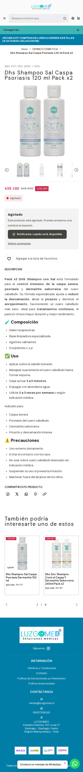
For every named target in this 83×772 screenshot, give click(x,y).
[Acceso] (73, 18)
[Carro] (78, 18)
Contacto (41, 673)
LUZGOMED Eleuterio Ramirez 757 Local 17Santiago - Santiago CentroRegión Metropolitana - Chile (41, 726)
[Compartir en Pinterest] (35, 494)
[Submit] (64, 18)
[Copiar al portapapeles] (45, 494)
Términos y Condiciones (41, 668)
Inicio (24, 49)
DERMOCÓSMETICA (45, 49)
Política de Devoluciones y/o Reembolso (41, 678)
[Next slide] (76, 170)
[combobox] (38, 18)
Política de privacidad (41, 683)
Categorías (11, 29)
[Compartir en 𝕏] (17, 494)
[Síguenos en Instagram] (48, 648)
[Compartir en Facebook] (8, 494)
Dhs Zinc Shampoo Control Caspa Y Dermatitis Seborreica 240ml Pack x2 (59, 579)
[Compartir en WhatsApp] (26, 494)
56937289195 (41, 712)
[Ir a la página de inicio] (41, 7)
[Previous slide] (8, 170)
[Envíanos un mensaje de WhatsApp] (75, 764)
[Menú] (4, 18)
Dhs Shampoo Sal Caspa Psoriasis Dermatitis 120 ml (21, 577)
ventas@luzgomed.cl (41, 703)
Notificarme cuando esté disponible (39, 234)
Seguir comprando (19, 243)
